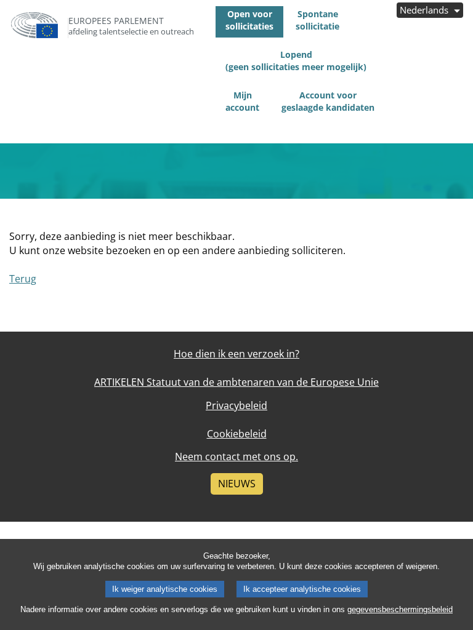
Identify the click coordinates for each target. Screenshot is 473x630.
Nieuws (237, 483)
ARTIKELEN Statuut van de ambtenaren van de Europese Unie (236, 382)
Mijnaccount (242, 101)
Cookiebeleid (237, 434)
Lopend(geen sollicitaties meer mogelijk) (295, 61)
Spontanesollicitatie (317, 20)
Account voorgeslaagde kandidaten (327, 101)
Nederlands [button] (425, 10)
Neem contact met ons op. (236, 456)
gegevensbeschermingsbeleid (400, 609)
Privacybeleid (236, 405)
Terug (22, 278)
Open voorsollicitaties (249, 20)
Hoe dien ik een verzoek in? (236, 354)
